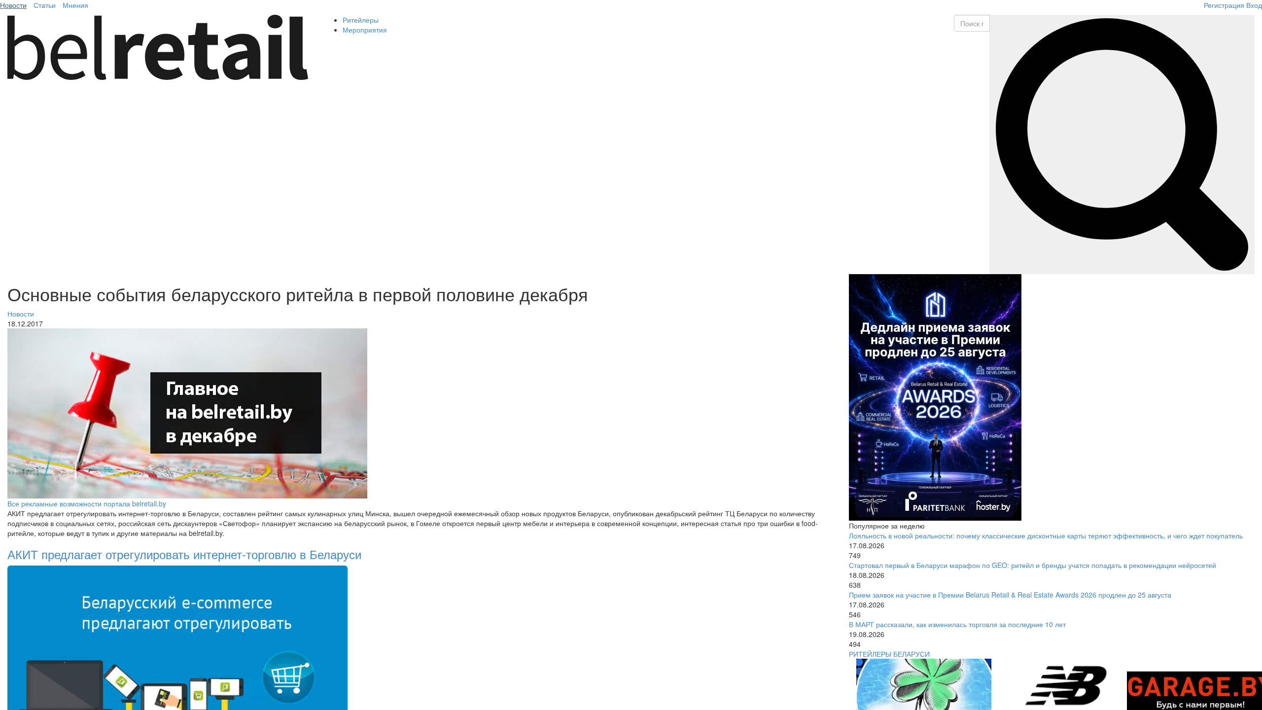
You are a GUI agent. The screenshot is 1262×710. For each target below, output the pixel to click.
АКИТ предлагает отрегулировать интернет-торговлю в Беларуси (184, 554)
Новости (13, 5)
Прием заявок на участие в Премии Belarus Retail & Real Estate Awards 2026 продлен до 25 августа (1010, 595)
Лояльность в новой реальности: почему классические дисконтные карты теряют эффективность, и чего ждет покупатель (1046, 535)
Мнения (75, 5)
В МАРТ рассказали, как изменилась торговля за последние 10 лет (957, 624)
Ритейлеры (361, 20)
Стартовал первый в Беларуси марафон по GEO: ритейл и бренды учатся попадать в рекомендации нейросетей (1032, 565)
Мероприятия (365, 30)
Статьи (45, 5)
